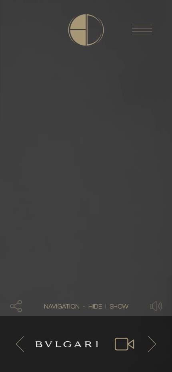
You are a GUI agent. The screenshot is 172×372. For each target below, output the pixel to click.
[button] (16, 306)
